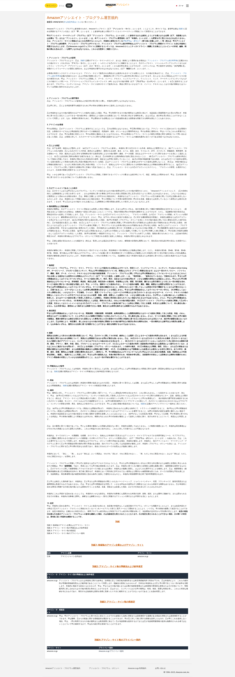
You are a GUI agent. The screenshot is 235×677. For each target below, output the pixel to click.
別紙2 (56, 371)
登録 (69, 5)
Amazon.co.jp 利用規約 (137, 668)
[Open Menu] (186, 6)
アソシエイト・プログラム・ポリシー (104, 668)
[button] (179, 5)
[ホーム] (117, 6)
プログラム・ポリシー (132, 41)
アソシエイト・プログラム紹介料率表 (162, 60)
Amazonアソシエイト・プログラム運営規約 (62, 668)
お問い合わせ (160, 668)
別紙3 (65, 385)
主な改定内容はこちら (72, 22)
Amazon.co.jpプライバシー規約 (111, 651)
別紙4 (143, 404)
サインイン (51, 5)
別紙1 (181, 29)
